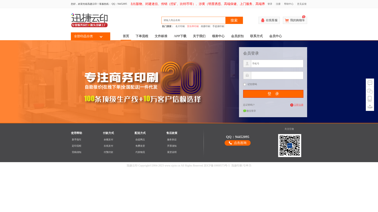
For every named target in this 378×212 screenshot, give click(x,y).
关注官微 (289, 129)
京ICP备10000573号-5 (217, 165)
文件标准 (161, 36)
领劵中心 (218, 36)
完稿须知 (76, 152)
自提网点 (140, 139)
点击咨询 (240, 142)
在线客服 (272, 20)
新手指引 (76, 139)
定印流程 (76, 145)
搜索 (234, 20)
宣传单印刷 (193, 26)
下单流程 (142, 36)
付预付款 (108, 152)
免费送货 (140, 145)
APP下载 (180, 36)
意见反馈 (302, 4)
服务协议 (172, 139)
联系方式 (256, 36)
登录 (270, 4)
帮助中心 (289, 4)
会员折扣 (237, 36)
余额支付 (108, 139)
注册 (278, 4)
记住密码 (252, 84)
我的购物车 (297, 19)
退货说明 (172, 152)
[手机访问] (370, 99)
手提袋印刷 (218, 26)
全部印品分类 (83, 36)
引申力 (247, 165)
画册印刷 (205, 26)
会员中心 (275, 36)
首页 (126, 36)
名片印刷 (180, 26)
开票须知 (172, 145)
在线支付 (108, 145)
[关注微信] (370, 91)
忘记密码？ (249, 104)
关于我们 (199, 36)
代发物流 (140, 152)
